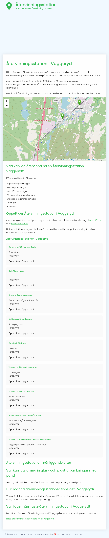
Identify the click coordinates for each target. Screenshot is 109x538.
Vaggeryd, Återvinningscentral (23, 367)
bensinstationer (19, 223)
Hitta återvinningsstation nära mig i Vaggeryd (30, 518)
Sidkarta (78, 534)
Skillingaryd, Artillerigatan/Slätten (25, 415)
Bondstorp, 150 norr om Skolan (23, 247)
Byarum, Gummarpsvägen (21, 295)
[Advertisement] (54, 33)
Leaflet (49, 160)
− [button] (7, 105)
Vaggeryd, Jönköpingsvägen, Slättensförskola (30, 439)
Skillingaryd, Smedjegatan (21, 319)
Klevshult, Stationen (18, 343)
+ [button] (7, 101)
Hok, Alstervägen (16, 271)
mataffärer (95, 220)
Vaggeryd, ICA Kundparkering (22, 391)
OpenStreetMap (68, 160)
